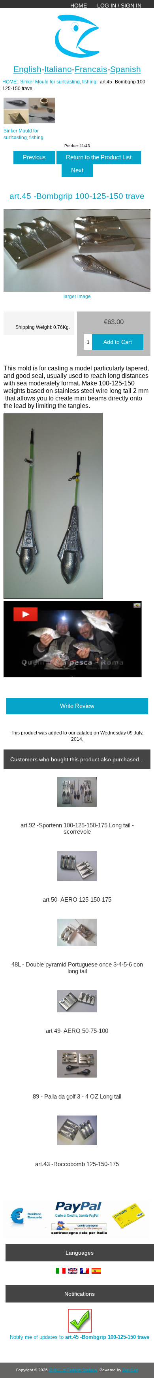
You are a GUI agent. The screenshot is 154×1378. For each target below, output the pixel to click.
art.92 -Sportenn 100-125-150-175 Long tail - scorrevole (77, 828)
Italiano (58, 69)
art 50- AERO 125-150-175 (77, 900)
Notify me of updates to (79, 1337)
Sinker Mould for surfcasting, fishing (58, 81)
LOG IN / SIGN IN (119, 5)
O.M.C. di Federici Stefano (73, 1370)
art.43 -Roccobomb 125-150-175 (77, 1164)
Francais (91, 69)
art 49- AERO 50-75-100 (77, 1031)
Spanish (125, 69)
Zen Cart (130, 1370)
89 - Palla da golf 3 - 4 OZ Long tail (77, 1096)
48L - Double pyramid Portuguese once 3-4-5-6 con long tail (77, 967)
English (27, 69)
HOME (78, 5)
